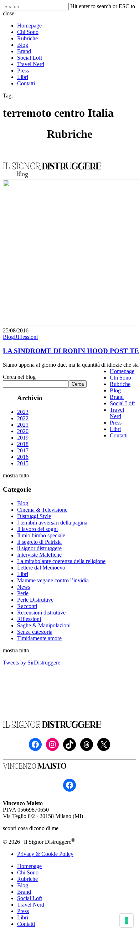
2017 (23, 450)
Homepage (122, 371)
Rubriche (120, 384)
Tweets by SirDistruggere (31, 662)
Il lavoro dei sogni (37, 529)
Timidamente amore (39, 638)
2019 (23, 438)
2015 (23, 463)
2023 (23, 412)
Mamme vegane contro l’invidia (53, 580)
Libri (22, 574)
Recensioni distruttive (41, 613)
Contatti (119, 435)
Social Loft (122, 403)
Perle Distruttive (35, 600)
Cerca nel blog (19, 377)
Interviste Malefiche (39, 555)
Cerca (78, 384)
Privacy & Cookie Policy (45, 854)
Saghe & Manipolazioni (44, 625)
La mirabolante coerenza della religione (61, 561)
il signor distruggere (39, 548)
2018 (23, 444)
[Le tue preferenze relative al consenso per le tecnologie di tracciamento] (126, 920)
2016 (23, 457)
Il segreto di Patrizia (39, 542)
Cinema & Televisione (42, 510)
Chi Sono (120, 378)
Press (116, 423)
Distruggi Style (34, 516)
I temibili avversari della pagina (52, 523)
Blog (8, 337)
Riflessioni (26, 337)
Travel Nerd (117, 413)
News (23, 587)
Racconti (27, 606)
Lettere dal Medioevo (41, 568)
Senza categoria (34, 632)
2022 (23, 418)
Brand (117, 397)
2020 (23, 431)
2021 (23, 425)
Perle (23, 593)
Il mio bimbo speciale (41, 535)
